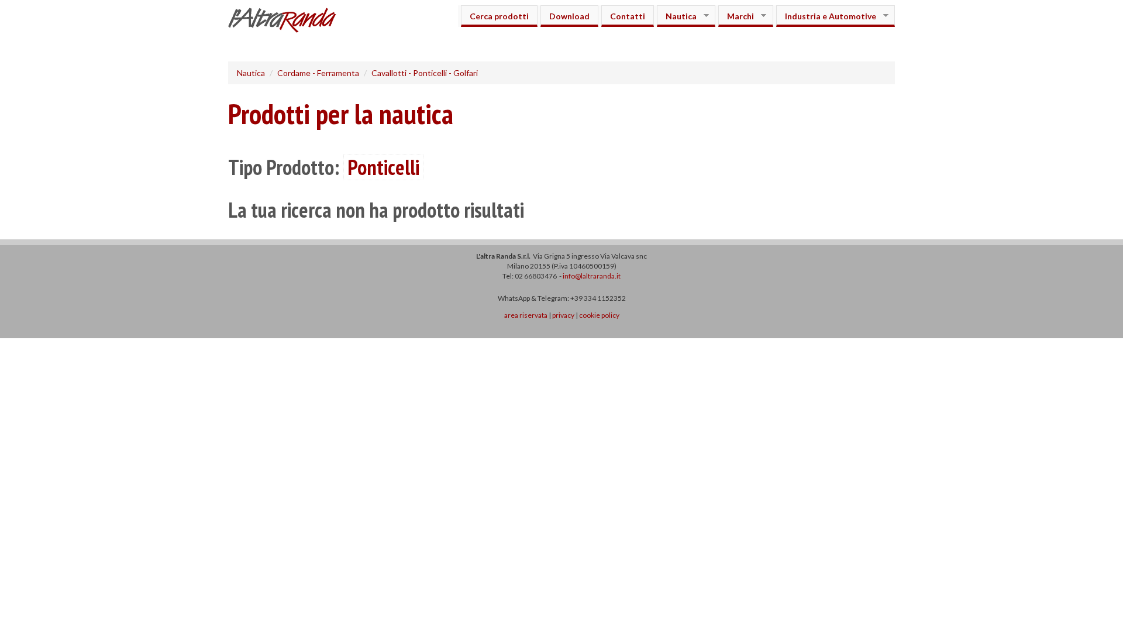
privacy (563, 315)
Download (569, 16)
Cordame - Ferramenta (318, 73)
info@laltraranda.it (592, 276)
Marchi (736, 16)
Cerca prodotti (499, 16)
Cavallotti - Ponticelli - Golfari (424, 73)
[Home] (286, 22)
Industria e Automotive (826, 16)
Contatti (627, 16)
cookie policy (599, 315)
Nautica (677, 16)
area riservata (525, 315)
